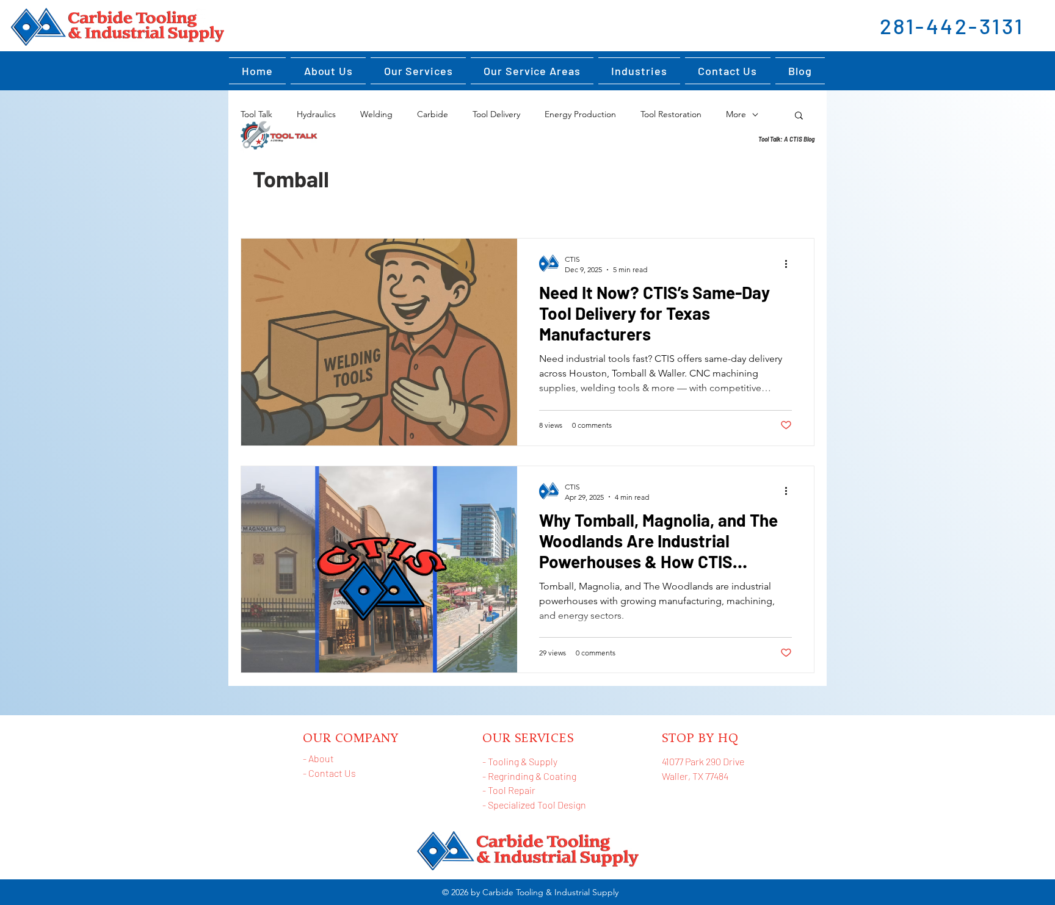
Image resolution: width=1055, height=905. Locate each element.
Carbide (432, 114)
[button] (639, 70)
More (736, 114)
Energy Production (580, 114)
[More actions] (790, 263)
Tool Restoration (671, 114)
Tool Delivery (496, 114)
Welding (376, 114)
